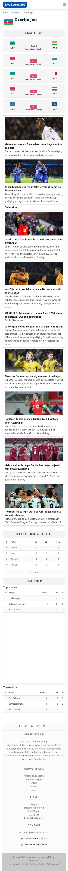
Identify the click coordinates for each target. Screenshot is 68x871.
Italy (12, 553)
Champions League (34, 776)
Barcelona (34, 815)
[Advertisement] (34, 649)
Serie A (34, 786)
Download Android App (36, 838)
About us (36, 741)
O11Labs (25, 741)
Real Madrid (34, 811)
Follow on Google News (36, 844)
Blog (44, 741)
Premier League (34, 779)
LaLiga (34, 783)
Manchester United (34, 808)
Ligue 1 (34, 790)
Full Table (34, 573)
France (13, 547)
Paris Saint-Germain (34, 818)
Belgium (14, 559)
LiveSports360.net (46, 857)
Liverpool (34, 804)
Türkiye (13, 565)
